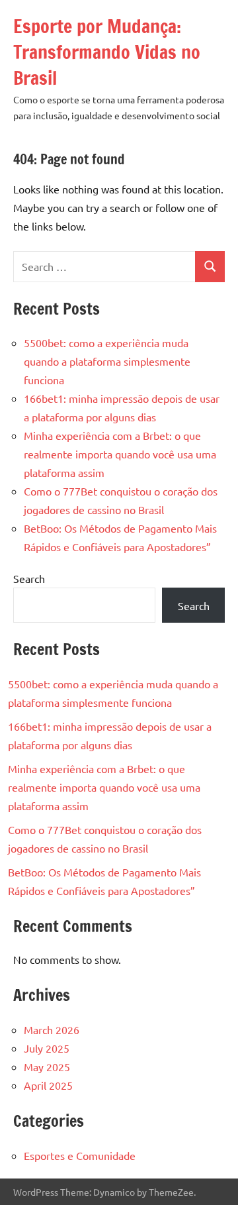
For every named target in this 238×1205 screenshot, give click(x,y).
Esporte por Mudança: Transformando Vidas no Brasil (106, 52)
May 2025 (47, 1066)
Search (29, 578)
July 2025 (46, 1048)
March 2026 (51, 1029)
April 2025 (48, 1085)
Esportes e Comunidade (80, 1155)
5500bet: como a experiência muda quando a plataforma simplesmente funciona (107, 361)
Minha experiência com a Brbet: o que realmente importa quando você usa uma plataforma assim (120, 454)
